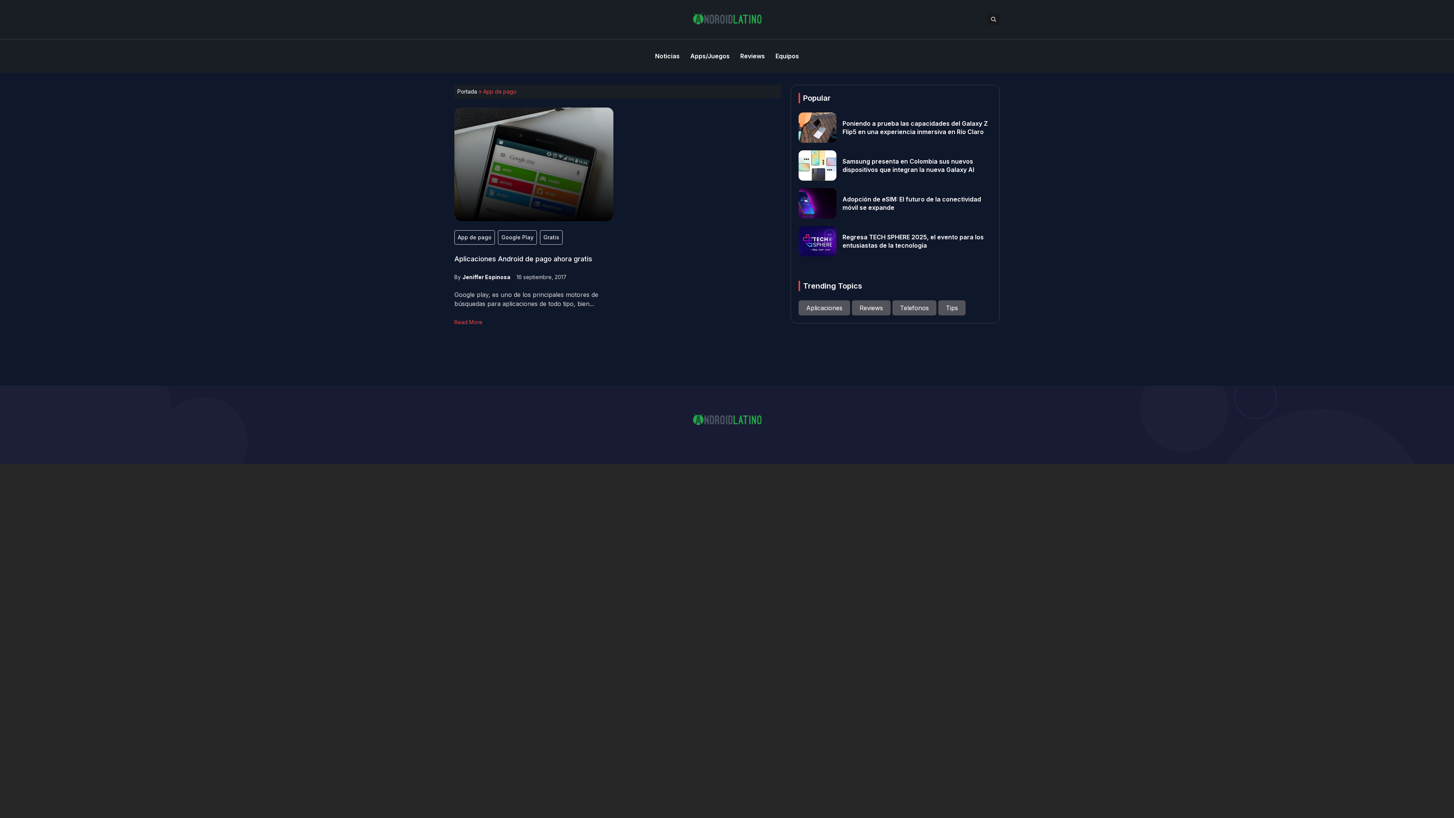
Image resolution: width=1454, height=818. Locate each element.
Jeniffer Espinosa (486, 277)
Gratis (551, 237)
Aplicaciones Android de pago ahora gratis (523, 259)
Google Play (517, 237)
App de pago (474, 237)
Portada (467, 91)
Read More (468, 322)
